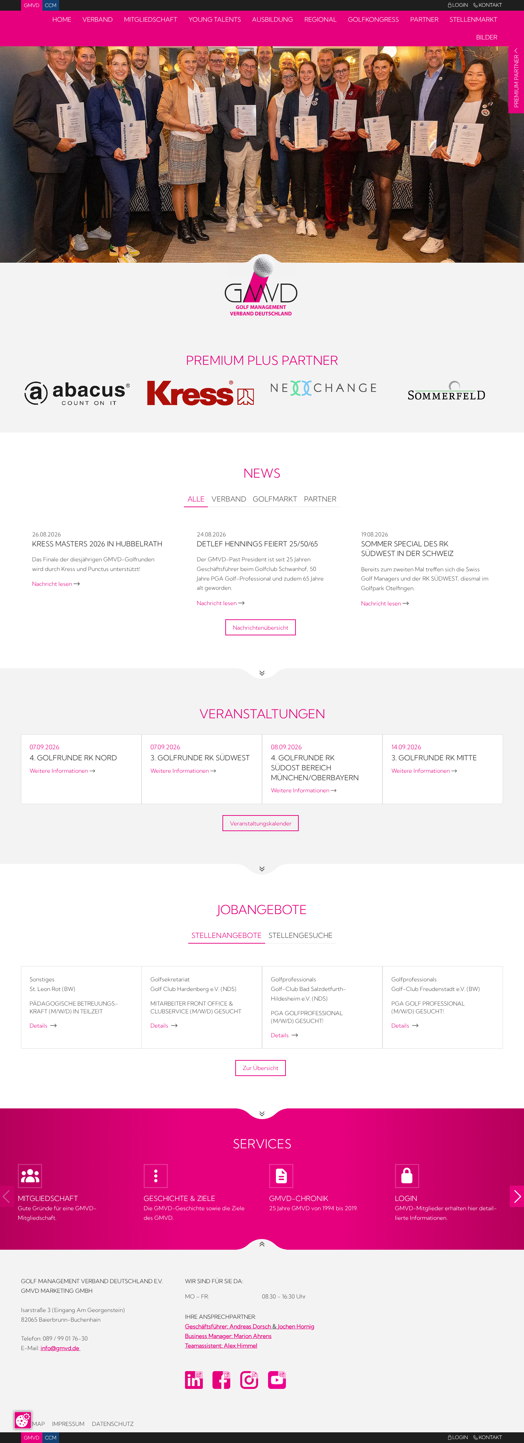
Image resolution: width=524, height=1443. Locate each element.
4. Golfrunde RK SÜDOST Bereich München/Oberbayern (315, 768)
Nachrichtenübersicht (260, 627)
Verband (97, 19)
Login (458, 5)
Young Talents (215, 19)
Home (61, 19)
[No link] (262, 145)
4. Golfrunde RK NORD (73, 758)
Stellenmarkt (473, 19)
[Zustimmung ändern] (22, 1420)
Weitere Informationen (62, 770)
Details (43, 1025)
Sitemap (33, 1423)
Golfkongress (373, 19)
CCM (50, 5)
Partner (424, 19)
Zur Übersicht (260, 1067)
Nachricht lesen (56, 583)
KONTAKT (487, 5)
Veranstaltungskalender (261, 823)
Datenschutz (113, 1423)
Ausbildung (272, 19)
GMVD (32, 5)
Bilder (486, 37)
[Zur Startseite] (262, 286)
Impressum (68, 1423)
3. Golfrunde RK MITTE (434, 758)
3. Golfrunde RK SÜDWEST (200, 758)
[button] (517, 1196)
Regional (320, 19)
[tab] (196, 500)
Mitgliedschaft (150, 19)
